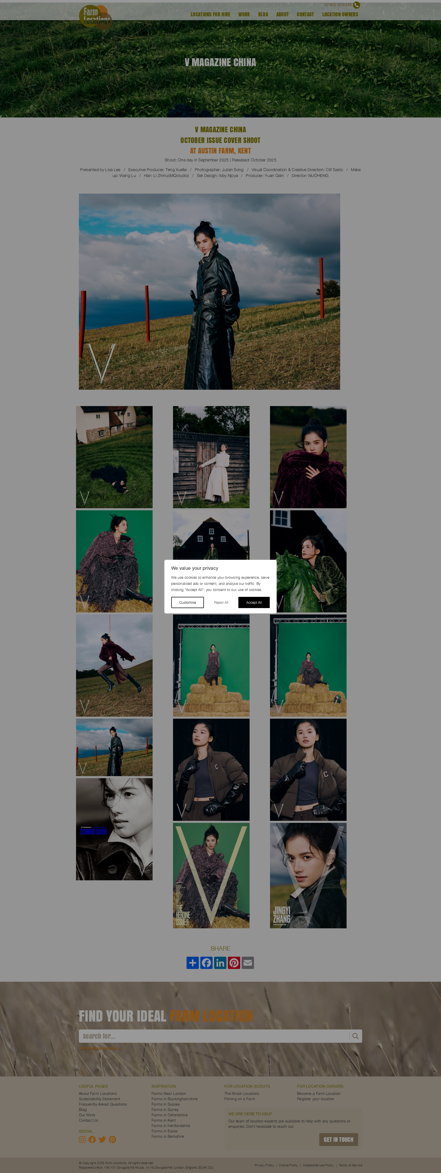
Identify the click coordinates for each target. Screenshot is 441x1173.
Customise (187, 602)
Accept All (254, 602)
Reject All (221, 602)
